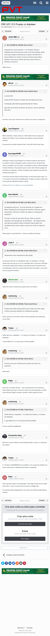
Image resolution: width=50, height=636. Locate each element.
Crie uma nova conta (25, 524)
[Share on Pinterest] (24, 563)
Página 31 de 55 (25, 31)
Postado (16, 39)
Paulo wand (28, 304)
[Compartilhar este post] (46, 39)
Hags (10, 477)
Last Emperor (13, 129)
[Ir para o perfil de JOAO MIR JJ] (4, 38)
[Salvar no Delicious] (13, 563)
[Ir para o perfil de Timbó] (4, 329)
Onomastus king (15, 435)
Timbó (10, 328)
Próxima (42, 31)
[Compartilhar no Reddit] (17, 563)
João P (11, 243)
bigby (10, 381)
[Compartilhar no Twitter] (2, 563)
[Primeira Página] (2, 31)
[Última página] (47, 31)
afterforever (8, 27)
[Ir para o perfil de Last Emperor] (4, 129)
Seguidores (23, 548)
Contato (30, 628)
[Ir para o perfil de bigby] (4, 381)
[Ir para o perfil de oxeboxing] (4, 297)
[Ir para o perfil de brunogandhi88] (4, 154)
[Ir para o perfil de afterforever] (4, 280)
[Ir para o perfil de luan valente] (4, 195)
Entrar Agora (25, 539)
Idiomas (20, 628)
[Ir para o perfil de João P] (4, 243)
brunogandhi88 (14, 154)
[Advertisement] (25, 599)
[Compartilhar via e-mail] (20, 563)
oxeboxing (12, 296)
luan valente (28, 91)
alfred (10, 83)
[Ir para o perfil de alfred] (4, 84)
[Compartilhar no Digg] (10, 563)
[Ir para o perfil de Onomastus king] (4, 436)
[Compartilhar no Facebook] (6, 563)
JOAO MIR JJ (13, 37)
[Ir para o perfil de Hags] (4, 477)
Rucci (26, 45)
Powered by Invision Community (25, 632)
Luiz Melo (27, 202)
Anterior (8, 31)
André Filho (28, 250)
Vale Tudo (27, 27)
